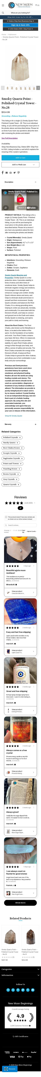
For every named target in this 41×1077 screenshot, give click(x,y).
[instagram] (8, 990)
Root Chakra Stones (11, 448)
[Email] (7, 172)
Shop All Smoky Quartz (13, 416)
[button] (20, 21)
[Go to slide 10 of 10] (3, 88)
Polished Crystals (10, 437)
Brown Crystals (9, 474)
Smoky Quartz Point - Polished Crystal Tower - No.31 (30, 952)
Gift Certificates (21, 1036)
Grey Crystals (9, 479)
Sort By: (23, 531)
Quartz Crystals (10, 484)
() (38, 5)
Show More (15, 580)
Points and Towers (11, 463)
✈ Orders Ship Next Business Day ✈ (20, 21)
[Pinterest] (19, 172)
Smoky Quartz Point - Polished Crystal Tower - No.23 (10, 952)
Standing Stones (10, 469)
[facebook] (28, 990)
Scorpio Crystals (10, 453)
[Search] (2, 12)
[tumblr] (13, 990)
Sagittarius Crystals (11, 458)
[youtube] (33, 990)
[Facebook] (3, 172)
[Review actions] (33, 565)
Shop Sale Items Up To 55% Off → (20, 17)
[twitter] (23, 990)
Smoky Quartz (9, 443)
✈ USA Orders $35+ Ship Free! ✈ (20, 29)
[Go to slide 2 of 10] (38, 88)
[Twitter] (15, 172)
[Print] (11, 172)
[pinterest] (18, 990)
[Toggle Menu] (3, 5)
